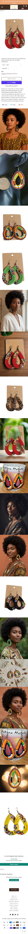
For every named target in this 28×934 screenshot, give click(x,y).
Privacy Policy (14, 903)
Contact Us (14, 898)
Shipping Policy (14, 899)
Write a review (14, 880)
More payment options (12, 85)
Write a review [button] (14, 864)
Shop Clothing (14, 908)
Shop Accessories (14, 910)
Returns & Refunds (14, 901)
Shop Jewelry (14, 907)
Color (3, 64)
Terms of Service (14, 905)
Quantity (4, 68)
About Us (14, 896)
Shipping (3, 73)
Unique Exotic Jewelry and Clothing (16, 918)
